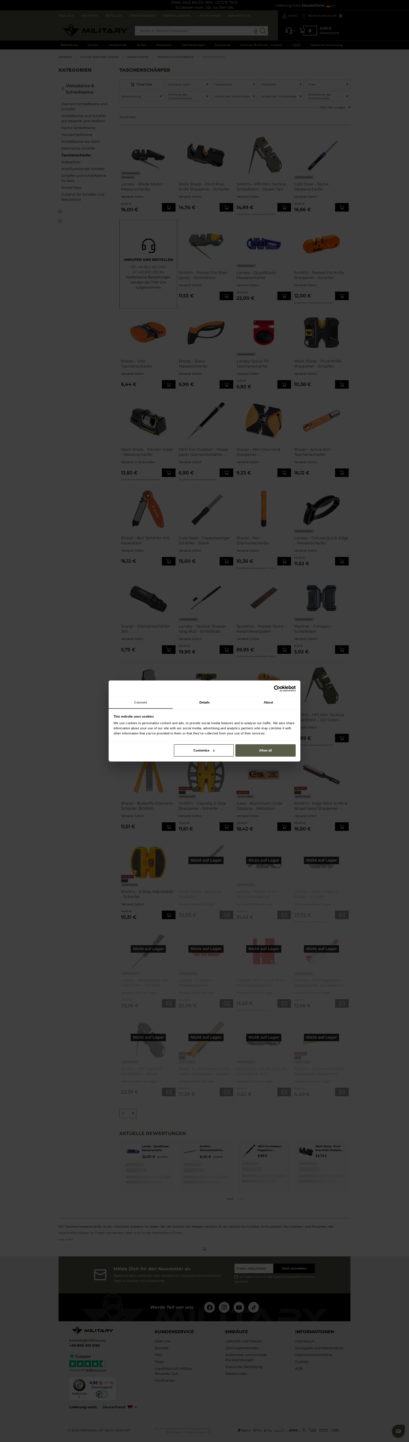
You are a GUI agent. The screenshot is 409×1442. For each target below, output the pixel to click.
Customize (201, 750)
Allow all (265, 750)
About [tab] (268, 702)
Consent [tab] (140, 702)
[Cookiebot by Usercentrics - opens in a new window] (277, 688)
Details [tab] (204, 702)
